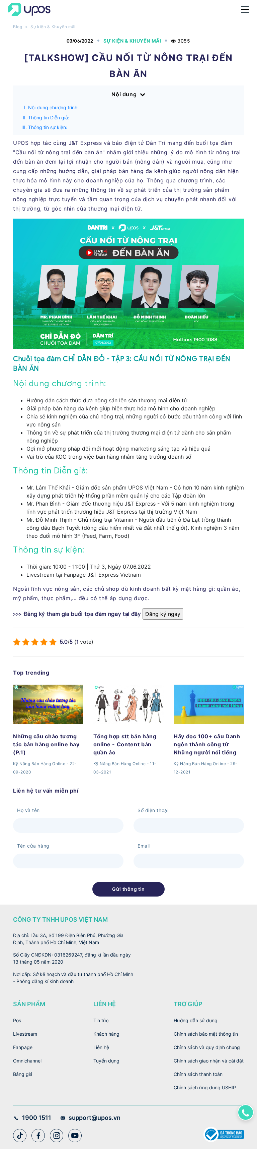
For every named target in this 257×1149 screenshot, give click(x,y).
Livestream (25, 1034)
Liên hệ (101, 1047)
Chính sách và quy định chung (207, 1047)
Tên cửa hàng (33, 846)
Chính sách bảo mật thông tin (206, 1034)
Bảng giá (22, 1074)
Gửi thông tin (128, 889)
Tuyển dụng (106, 1061)
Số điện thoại (153, 810)
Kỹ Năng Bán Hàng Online (39, 763)
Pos (17, 1020)
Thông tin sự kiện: (47, 127)
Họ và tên (28, 810)
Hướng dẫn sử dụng (196, 1020)
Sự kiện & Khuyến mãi (53, 26)
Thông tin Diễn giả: (48, 117)
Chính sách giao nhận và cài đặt (209, 1061)
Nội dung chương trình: (53, 107)
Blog (17, 26)
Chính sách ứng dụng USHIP (205, 1087)
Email (144, 846)
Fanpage (22, 1047)
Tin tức (101, 1020)
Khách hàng (106, 1034)
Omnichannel (27, 1061)
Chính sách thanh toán (198, 1074)
